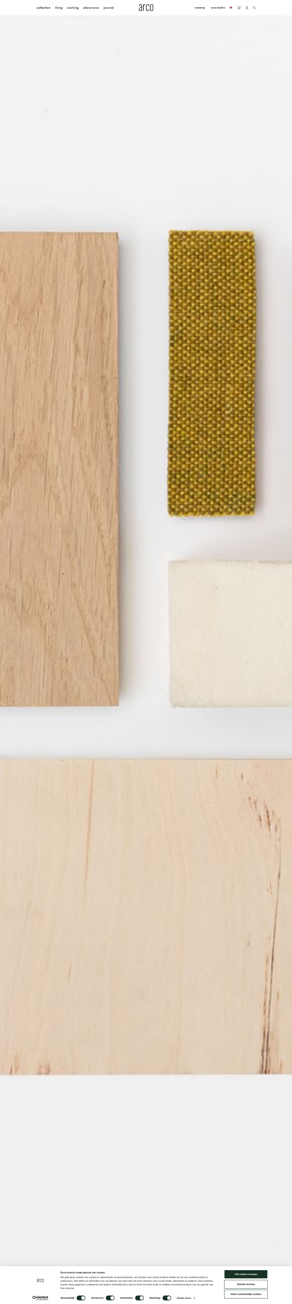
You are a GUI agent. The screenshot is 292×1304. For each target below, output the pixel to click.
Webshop (200, 7)
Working (73, 7)
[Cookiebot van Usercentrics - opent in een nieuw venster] (40, 1298)
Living (59, 7)
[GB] (231, 8)
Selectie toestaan (246, 1284)
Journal (109, 7)
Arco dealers (218, 7)
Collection (43, 7)
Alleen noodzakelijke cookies (246, 1294)
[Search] (254, 7)
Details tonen (184, 1298)
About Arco (91, 7)
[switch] (110, 1297)
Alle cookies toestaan (246, 1274)
